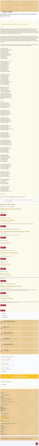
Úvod (1, 17)
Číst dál (2, 226)
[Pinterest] (8, 201)
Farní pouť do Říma (5, 273)
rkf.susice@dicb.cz (6, 400)
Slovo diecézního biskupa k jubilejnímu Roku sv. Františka (14, 231)
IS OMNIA (22, 438)
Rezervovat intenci (3, 408)
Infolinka (1, 420)
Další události (4, 371)
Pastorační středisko (3, 415)
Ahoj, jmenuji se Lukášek (6, 298)
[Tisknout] (11, 201)
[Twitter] (6, 201)
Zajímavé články (9, 275)
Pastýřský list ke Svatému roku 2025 (9, 252)
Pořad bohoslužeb (3, 410)
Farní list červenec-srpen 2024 (17, 196)
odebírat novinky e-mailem (28, 438)
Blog (1, 409)
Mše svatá (7, 363)
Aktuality (36, 201)
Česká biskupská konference (5, 418)
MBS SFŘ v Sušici (3, 416)
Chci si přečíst (3, 384)
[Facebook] (4, 201)
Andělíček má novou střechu (7, 220)
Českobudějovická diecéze (4, 417)
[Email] (9, 201)
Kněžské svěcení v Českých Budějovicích (10, 208)
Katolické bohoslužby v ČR (4, 421)
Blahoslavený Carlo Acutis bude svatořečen (11, 286)
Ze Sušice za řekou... (5, 242)
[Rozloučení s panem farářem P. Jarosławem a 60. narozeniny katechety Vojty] (15, 24)
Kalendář (1, 407)
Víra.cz (1, 419)
